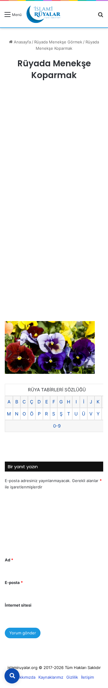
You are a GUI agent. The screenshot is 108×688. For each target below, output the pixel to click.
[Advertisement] (54, 148)
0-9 (57, 426)
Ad (9, 559)
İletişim (87, 677)
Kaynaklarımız (50, 677)
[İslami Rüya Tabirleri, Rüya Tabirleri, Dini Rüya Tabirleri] (43, 14)
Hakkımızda (24, 677)
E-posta (14, 582)
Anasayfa (22, 41)
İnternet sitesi (18, 605)
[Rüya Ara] (101, 16)
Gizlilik (72, 677)
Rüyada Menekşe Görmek (58, 41)
